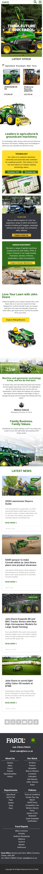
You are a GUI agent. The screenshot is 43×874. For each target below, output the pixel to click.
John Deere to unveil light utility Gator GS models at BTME (19, 683)
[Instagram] (13, 722)
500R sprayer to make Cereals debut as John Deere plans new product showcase (21, 562)
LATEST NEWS (21, 471)
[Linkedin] (30, 722)
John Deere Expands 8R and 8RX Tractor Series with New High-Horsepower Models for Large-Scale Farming (21, 623)
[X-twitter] (18, 722)
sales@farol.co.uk (24, 751)
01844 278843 (23, 747)
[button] (19, 55)
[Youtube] (24, 722)
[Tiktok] (36, 722)
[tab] (3, 65)
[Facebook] (7, 722)
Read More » (11, 523)
